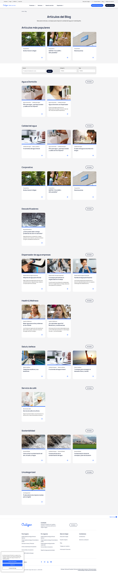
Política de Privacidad (69, 569)
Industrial (20, 1)
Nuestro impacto (63, 539)
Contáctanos (82, 534)
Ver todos (89, 81)
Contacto (73, 525)
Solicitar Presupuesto (97, 5)
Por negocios (44, 534)
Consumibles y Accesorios (27, 550)
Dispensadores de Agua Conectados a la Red (30, 540)
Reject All (12, 564)
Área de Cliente (97, 1)
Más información (110, 5)
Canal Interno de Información (90, 570)
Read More (42, 114)
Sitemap (62, 569)
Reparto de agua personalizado (48, 550)
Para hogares (25, 534)
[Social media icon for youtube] (51, 562)
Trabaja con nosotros (110, 1)
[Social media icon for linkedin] (47, 562)
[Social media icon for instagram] (44, 562)
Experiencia (59, 5)
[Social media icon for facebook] (41, 562)
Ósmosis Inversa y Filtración (28, 543)
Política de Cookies (92, 569)
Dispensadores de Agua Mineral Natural (29, 537)
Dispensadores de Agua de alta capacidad (48, 544)
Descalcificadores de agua (27, 553)
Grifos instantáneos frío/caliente (29, 546)
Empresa (5, 1)
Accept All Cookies (12, 561)
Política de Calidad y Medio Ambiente (80, 569)
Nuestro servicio (49, 5)
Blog (103, 1)
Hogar (10, 1)
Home (23, 11)
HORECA (15, 1)
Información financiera (65, 549)
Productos (31, 5)
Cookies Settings (12, 568)
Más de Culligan (64, 534)
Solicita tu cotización (84, 539)
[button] (113, 517)
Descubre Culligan (86, 1)
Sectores (40, 5)
